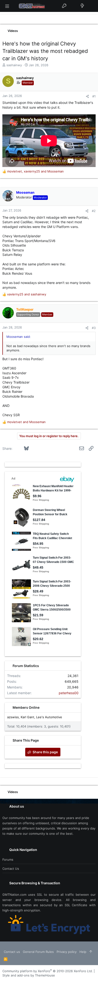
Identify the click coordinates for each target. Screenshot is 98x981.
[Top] (91, 951)
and (26, 294)
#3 (94, 328)
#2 (94, 211)
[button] (7, 6)
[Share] (87, 96)
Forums (7, 859)
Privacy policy (67, 952)
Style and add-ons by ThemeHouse (28, 975)
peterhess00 (68, 693)
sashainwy (14, 65)
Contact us (10, 868)
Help (82, 952)
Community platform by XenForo (47, 971)
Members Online (26, 707)
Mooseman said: (18, 337)
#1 (94, 96)
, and (35, 171)
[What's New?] (82, 6)
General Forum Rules (38, 952)
